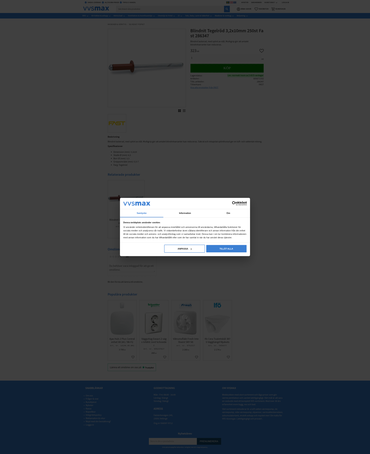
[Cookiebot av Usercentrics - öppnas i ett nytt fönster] (234, 203)
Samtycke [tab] (142, 213)
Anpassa (183, 249)
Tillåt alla (226, 249)
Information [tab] (185, 213)
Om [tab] (228, 213)
